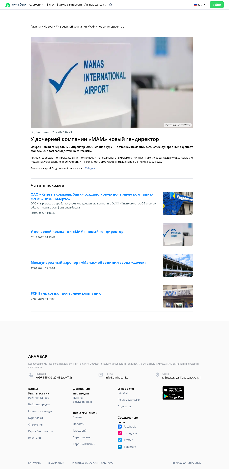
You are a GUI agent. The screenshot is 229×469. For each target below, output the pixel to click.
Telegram (91, 168)
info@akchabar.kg (116, 377)
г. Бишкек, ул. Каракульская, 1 (181, 377)
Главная (36, 26)
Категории (34, 4)
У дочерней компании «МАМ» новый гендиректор (91, 26)
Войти (217, 5)
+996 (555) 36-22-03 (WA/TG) (54, 377)
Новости (49, 26)
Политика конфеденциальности (92, 463)
